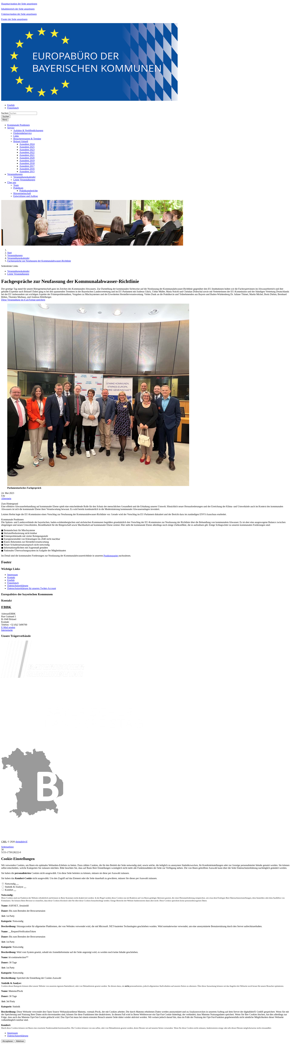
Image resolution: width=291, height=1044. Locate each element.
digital (21, 841)
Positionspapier (111, 555)
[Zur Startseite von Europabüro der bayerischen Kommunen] (89, 100)
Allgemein (6, 498)
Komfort (9, 890)
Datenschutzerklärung (17, 585)
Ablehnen (20, 1041)
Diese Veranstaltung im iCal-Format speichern (23, 299)
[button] (18, 125)
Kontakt (11, 577)
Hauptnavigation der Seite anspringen (19, 3)
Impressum (12, 574)
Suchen (4, 113)
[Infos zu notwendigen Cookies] (17, 884)
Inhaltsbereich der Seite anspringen (18, 9)
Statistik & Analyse (14, 887)
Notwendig (10, 883)
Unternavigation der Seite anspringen (19, 14)
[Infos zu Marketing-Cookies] (25, 887)
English (11, 580)
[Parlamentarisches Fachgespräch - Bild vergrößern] (98, 485)
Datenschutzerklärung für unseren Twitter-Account (31, 588)
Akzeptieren (7, 1041)
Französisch (13, 583)
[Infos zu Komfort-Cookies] (15, 890)
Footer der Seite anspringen (14, 19)
